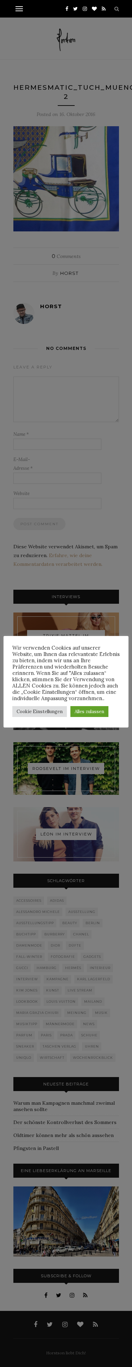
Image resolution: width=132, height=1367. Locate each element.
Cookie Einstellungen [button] (40, 712)
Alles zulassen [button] (89, 712)
